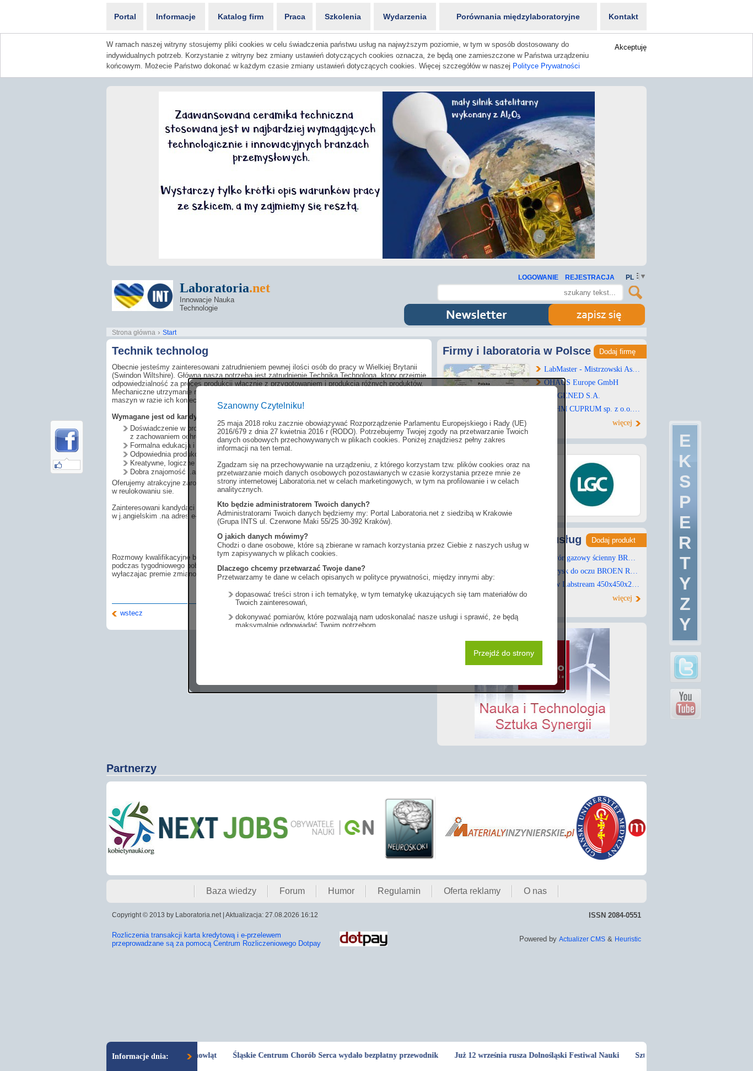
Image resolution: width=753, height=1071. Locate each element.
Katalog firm (240, 16)
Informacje (176, 16)
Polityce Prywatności (546, 66)
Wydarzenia (405, 16)
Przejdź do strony (504, 653)
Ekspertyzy (685, 532)
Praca (294, 16)
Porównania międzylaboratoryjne (518, 16)
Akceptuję (631, 47)
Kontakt (623, 16)
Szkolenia (343, 16)
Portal (125, 16)
